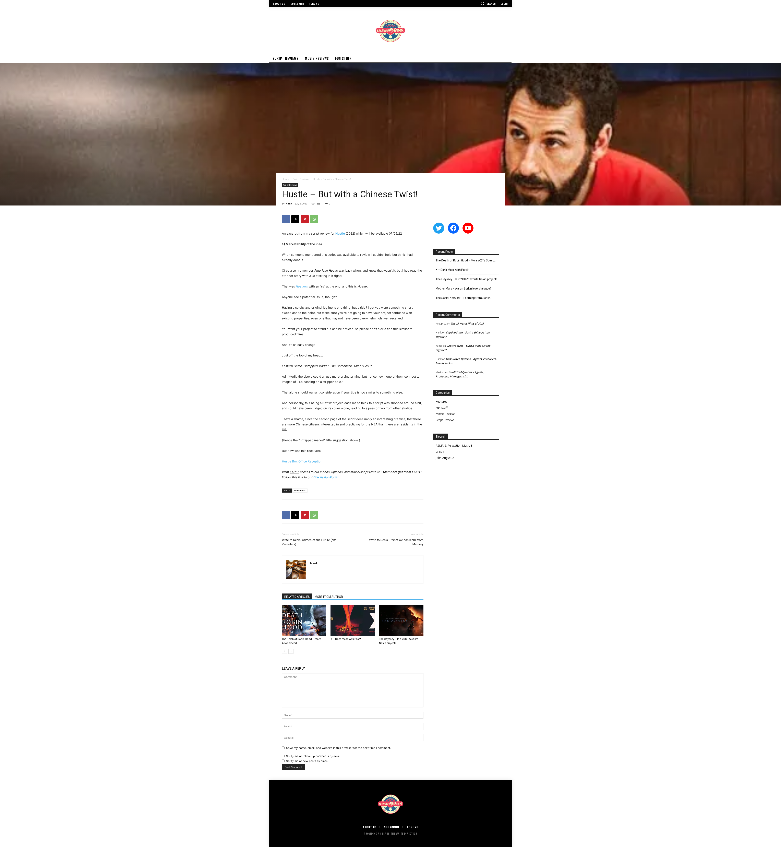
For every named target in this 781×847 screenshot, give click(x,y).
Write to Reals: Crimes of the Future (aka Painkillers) (309, 542)
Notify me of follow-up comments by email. (313, 756)
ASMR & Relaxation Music (453, 445)
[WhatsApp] (314, 219)
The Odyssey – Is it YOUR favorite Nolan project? (466, 279)
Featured (441, 401)
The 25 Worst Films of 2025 (467, 323)
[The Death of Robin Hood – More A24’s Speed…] (304, 620)
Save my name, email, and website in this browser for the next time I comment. (338, 748)
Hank (289, 203)
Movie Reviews (445, 414)
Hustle (340, 233)
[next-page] (290, 651)
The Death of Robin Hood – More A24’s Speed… (466, 260)
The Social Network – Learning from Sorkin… (464, 297)
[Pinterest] (305, 219)
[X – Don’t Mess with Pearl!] (353, 620)
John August (444, 458)
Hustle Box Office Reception (302, 461)
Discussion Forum (326, 477)
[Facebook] (286, 219)
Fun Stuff (441, 408)
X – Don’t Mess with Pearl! (346, 638)
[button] (488, 3)
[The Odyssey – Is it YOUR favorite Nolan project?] (401, 620)
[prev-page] (284, 651)
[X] (295, 219)
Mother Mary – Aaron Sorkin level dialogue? (463, 288)
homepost (300, 490)
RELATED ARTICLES (297, 596)
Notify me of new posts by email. (307, 761)
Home (285, 179)
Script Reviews (301, 179)
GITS (439, 452)
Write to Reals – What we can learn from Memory (396, 542)
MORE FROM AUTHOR (329, 596)
